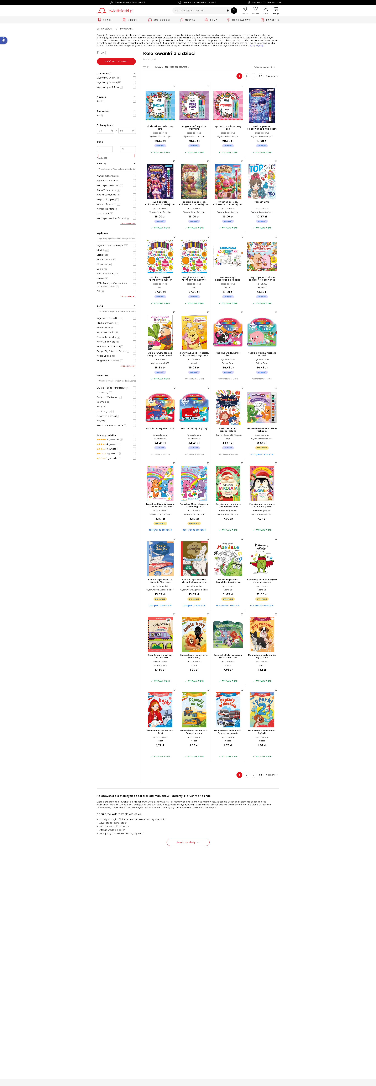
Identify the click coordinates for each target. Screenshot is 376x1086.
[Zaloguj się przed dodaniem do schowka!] (174, 85)
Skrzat (194, 665)
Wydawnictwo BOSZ (160, 363)
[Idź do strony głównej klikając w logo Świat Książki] (115, 10)
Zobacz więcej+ (128, 223)
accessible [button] (3, 40)
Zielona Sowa (228, 363)
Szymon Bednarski (224, 435)
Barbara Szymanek (228, 510)
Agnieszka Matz (228, 359)
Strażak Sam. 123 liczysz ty (114, 826)
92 (260, 76)
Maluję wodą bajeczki (112, 829)
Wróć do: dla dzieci (116, 61)
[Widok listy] (148, 67)
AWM (160, 287)
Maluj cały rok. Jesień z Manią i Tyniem (121, 833)
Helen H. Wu (262, 284)
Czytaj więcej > (256, 45)
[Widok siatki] (144, 67)
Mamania (228, 590)
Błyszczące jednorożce (113, 822)
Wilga (228, 438)
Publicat (262, 287)
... (253, 76)
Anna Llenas (228, 586)
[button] (227, 11)
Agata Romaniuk (160, 586)
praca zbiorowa (160, 133)
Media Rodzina (160, 665)
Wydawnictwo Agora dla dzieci (160, 590)
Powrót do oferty (186, 842)
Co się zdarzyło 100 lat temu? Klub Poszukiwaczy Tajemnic (132, 819)
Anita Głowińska (160, 661)
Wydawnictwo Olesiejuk (160, 136)
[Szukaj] (234, 10)
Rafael (228, 287)
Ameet (194, 363)
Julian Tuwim (160, 359)
